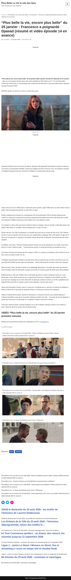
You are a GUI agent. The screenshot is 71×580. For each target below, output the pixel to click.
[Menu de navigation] (67, 4)
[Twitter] (7, 502)
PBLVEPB (18, 451)
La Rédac (6, 39)
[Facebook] (3, 502)
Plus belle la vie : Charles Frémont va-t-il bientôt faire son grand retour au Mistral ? (29, 363)
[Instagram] (12, 502)
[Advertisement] (35, 62)
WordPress (42, 578)
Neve (27, 578)
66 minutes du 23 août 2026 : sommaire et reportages (31, 557)
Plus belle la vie (26, 39)
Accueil (3, 14)
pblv (11, 451)
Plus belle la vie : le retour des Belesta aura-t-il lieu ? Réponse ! (23, 420)
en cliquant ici (44, 322)
